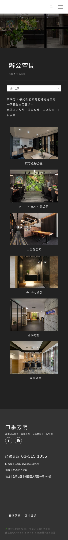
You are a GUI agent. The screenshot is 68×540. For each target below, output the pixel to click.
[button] (51, 7)
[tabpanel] (34, 31)
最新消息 (15, 515)
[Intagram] (19, 440)
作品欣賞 (20, 74)
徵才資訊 (31, 515)
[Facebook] (10, 440)
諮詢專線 (26, 456)
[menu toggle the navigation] (60, 7)
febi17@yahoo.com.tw (27, 463)
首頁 (11, 74)
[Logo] (16, 7)
